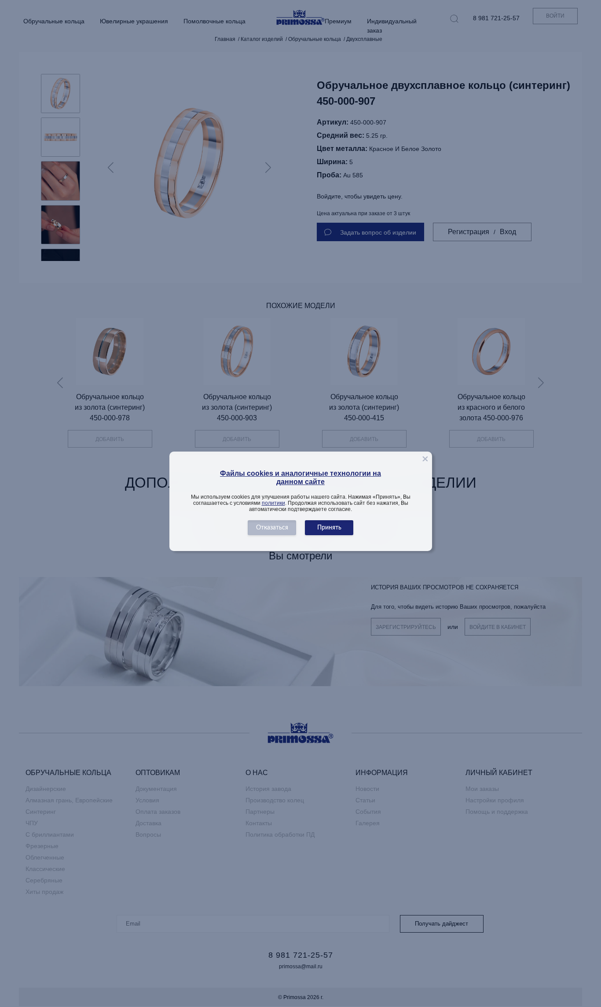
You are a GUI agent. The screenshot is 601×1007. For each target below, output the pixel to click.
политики (273, 503)
